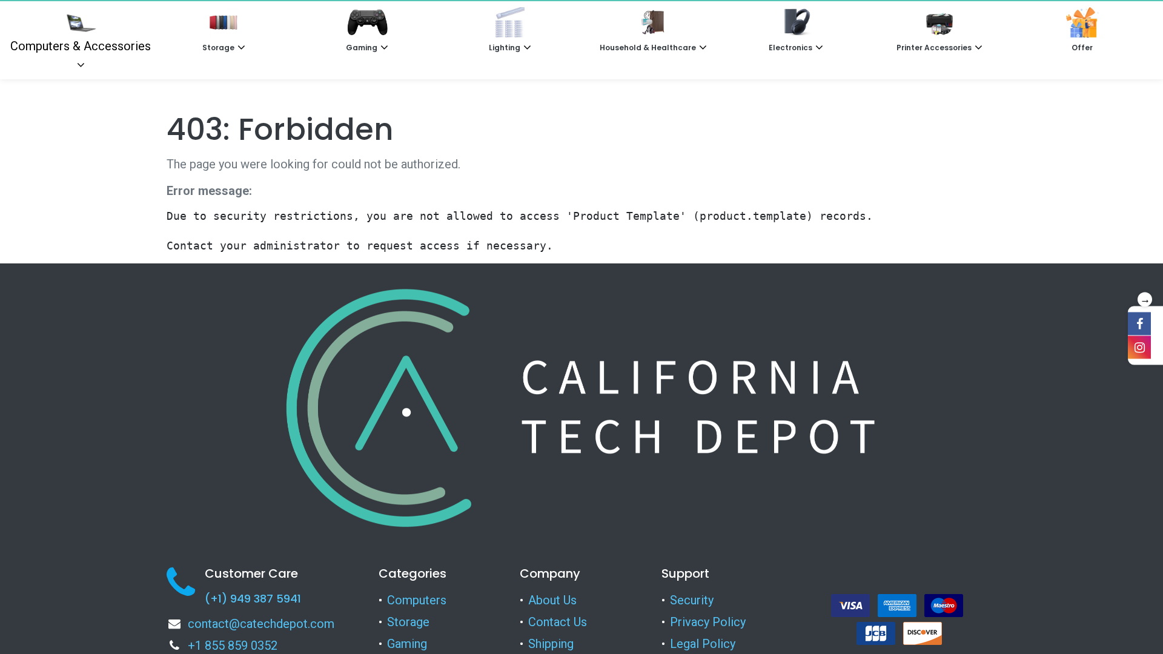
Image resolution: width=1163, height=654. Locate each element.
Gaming (407, 643)
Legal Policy (702, 643)
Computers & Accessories (80, 46)
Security (692, 600)
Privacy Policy (708, 622)
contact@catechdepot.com (261, 623)
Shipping (551, 643)
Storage (408, 622)
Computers (416, 600)
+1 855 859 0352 (232, 645)
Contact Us (557, 622)
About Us (552, 600)
